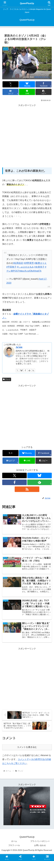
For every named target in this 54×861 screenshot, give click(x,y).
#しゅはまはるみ (25, 267)
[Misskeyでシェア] (45, 744)
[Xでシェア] (9, 744)
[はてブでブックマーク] (45, 752)
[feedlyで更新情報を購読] (29, 370)
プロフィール (14, 845)
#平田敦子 (11, 267)
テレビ (7, 379)
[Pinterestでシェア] (21, 759)
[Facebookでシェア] (9, 752)
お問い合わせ (40, 845)
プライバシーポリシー (40, 841)
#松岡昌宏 (18, 263)
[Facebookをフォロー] (25, 370)
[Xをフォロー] (17, 370)
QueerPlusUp (27, 3)
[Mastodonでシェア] (21, 744)
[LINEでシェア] (9, 759)
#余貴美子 (39, 267)
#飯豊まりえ (40, 263)
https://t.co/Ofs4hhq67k (30, 271)
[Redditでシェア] (33, 752)
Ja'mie (19, 347)
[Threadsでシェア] (21, 752)
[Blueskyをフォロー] (21, 370)
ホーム (14, 841)
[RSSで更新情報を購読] (33, 370)
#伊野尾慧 (29, 263)
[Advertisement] (27, 135)
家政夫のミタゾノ (42, 77)
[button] (43, 92)
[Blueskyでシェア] (33, 744)
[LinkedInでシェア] (33, 759)
